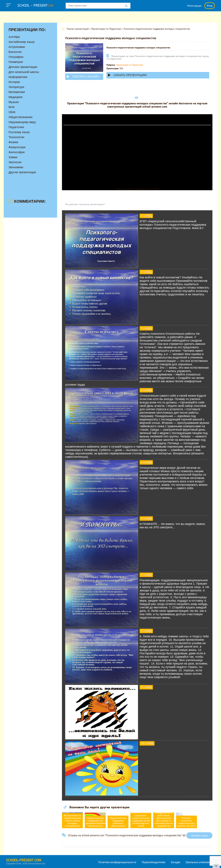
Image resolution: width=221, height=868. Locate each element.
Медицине (15, 97)
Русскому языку (19, 132)
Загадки (175, 862)
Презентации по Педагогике (129, 65)
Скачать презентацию (130, 75)
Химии (13, 157)
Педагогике (16, 127)
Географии (16, 57)
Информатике (18, 77)
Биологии (15, 52)
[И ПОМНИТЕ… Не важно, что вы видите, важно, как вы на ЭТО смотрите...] (101, 569)
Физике (13, 142)
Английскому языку (22, 42)
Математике (17, 92)
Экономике (16, 167)
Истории (14, 82)
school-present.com (23, 860)
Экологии (15, 162)
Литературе (16, 87)
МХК (12, 107)
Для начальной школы (24, 72)
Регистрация (194, 5)
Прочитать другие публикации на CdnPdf (137, 189)
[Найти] (126, 6)
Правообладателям (153, 862)
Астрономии (17, 47)
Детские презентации (23, 67)
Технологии (16, 137)
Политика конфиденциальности (117, 862)
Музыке (14, 102)
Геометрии (16, 62)
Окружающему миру (22, 122)
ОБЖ (12, 112)
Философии (17, 152)
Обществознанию (21, 117)
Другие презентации (22, 172)
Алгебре (14, 36)
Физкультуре (17, 147)
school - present (35, 6)
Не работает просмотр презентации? (85, 204)
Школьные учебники (198, 862)
